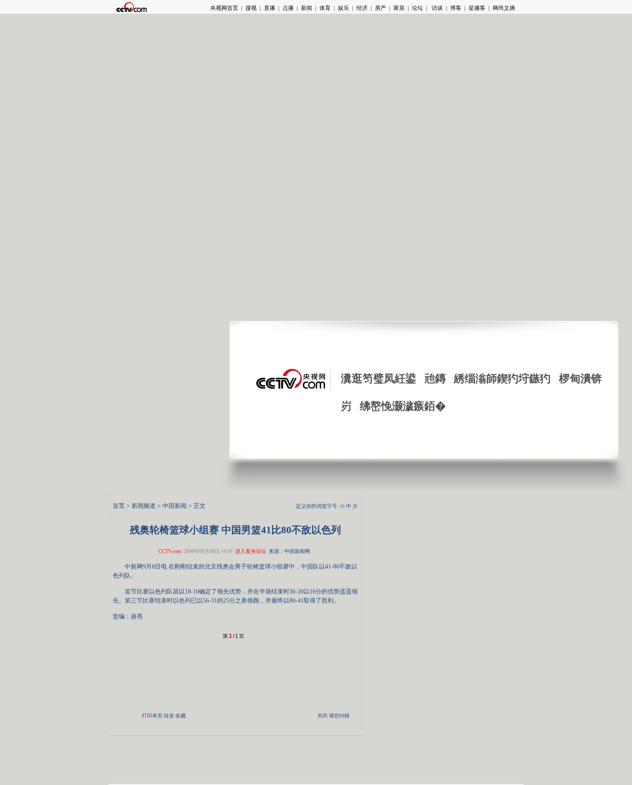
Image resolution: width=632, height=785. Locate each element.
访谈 (436, 8)
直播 (269, 8)
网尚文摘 (504, 8)
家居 (399, 8)
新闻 (306, 8)
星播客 (477, 8)
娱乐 (343, 8)
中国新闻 (175, 506)
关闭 (322, 716)
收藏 (180, 716)
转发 (169, 716)
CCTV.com (169, 551)
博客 (455, 8)
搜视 (251, 8)
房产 (380, 8)
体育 (325, 8)
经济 (362, 8)
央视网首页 (224, 8)
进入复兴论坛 (250, 551)
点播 (288, 8)
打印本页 (152, 716)
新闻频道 (144, 506)
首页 (119, 506)
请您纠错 (339, 716)
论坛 (417, 8)
